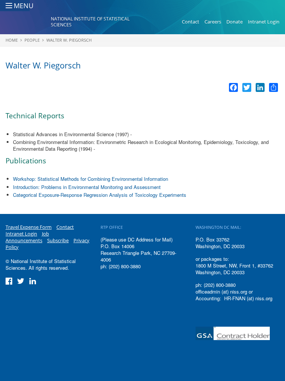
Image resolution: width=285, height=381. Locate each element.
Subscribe (58, 240)
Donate (234, 21)
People (32, 40)
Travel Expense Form (29, 227)
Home (12, 40)
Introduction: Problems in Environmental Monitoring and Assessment (87, 186)
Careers (212, 21)
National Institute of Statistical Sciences (90, 22)
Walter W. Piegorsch (69, 40)
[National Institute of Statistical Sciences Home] (28, 22)
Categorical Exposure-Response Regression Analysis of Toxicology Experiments (99, 194)
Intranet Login (263, 21)
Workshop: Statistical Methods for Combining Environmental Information (90, 178)
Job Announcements (27, 237)
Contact (190, 21)
